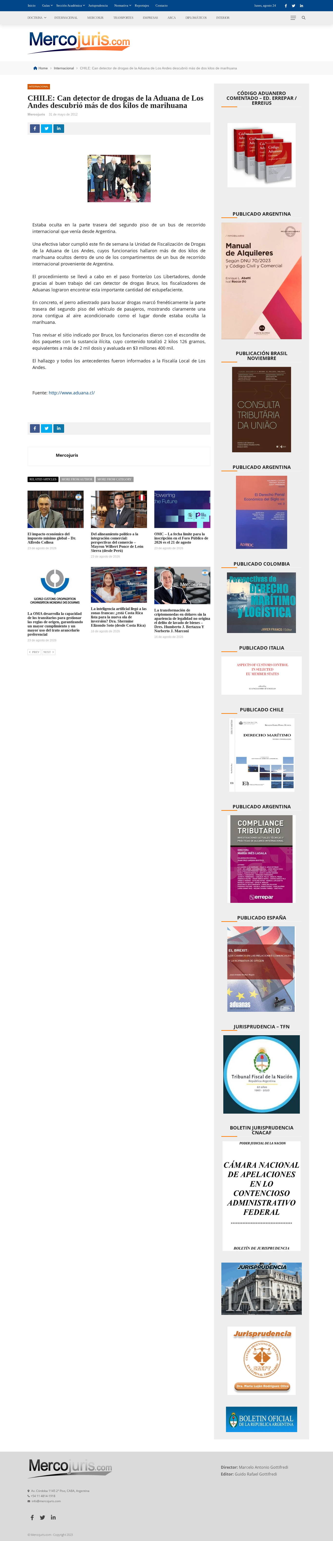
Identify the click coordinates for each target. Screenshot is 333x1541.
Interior (222, 18)
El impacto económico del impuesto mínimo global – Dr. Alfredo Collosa (52, 538)
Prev (35, 652)
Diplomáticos (196, 18)
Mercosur (95, 18)
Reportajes (142, 5)
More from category (115, 479)
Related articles (43, 479)
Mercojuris (36, 114)
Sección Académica (69, 5)
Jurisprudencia (98, 5)
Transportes (123, 18)
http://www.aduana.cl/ (72, 393)
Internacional (66, 18)
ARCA (171, 18)
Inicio (32, 5)
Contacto (162, 5)
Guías (46, 5)
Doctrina (35, 18)
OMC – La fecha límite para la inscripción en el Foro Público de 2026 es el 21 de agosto (181, 538)
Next (47, 652)
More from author (77, 479)
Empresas (150, 18)
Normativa (121, 5)
